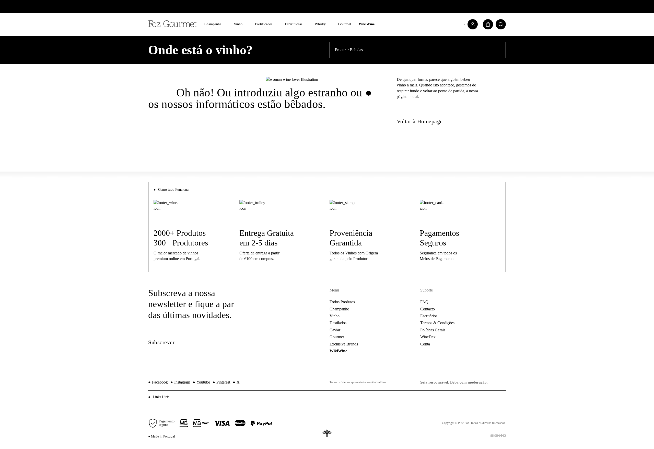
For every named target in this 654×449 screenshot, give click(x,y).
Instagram (180, 382)
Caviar (335, 330)
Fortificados (263, 24)
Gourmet (344, 24)
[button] (327, 396)
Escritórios (428, 316)
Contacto (427, 309)
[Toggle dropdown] (225, 24)
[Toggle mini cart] (488, 24)
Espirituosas (293, 24)
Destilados (338, 323)
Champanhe (212, 24)
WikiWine (367, 24)
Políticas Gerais (432, 330)
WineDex (428, 337)
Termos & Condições (437, 323)
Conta (425, 344)
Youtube (201, 382)
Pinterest (221, 382)
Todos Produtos (342, 302)
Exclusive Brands (344, 344)
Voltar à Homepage (420, 121)
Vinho (238, 24)
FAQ (424, 302)
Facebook (158, 382)
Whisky (320, 24)
